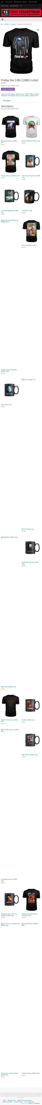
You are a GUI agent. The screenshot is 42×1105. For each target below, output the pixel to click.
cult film (36, 94)
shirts (13, 94)
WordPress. (37, 1103)
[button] (38, 30)
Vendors (7, 24)
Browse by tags (4, 5)
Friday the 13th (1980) (8, 95)
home (2, 1)
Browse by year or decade (20, 1)
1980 (26, 94)
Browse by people (32, 1)
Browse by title (8, 1)
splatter (32, 95)
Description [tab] (7, 100)
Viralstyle (13, 24)
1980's (31, 94)
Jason (22, 95)
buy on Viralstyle (8, 89)
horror (17, 95)
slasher (27, 95)
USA (36, 95)
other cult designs (14, 5)
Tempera (30, 1103)
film (9, 94)
